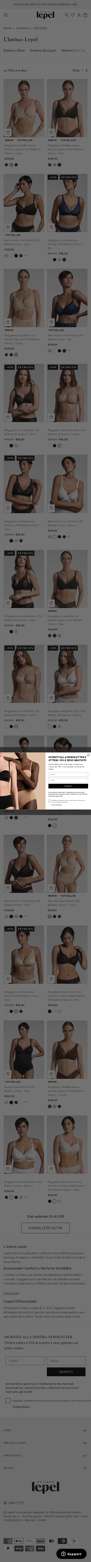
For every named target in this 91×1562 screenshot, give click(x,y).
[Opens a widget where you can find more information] (71, 1554)
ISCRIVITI (68, 786)
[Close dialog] (88, 755)
